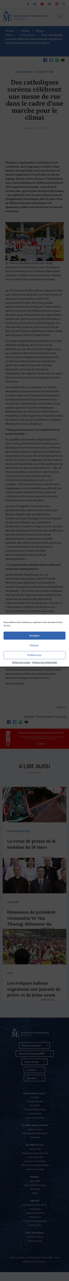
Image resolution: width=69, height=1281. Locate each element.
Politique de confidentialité (44, 662)
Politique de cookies (21, 662)
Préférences (34, 655)
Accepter (34, 635)
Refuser (34, 645)
